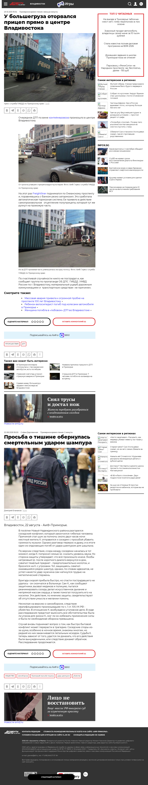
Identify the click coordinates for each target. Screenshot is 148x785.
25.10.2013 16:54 (10, 12)
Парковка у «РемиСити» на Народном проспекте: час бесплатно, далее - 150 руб (121, 68)
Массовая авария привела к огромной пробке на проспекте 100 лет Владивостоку (52, 300)
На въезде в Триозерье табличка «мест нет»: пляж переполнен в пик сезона (121, 21)
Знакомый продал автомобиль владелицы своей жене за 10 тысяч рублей (121, 33)
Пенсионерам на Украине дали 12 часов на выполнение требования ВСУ (124, 189)
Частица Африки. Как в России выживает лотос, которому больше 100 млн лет (126, 105)
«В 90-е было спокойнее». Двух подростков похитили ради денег (125, 476)
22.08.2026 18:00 (11, 432)
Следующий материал (51, 777)
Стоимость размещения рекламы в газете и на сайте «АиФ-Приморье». (76, 732)
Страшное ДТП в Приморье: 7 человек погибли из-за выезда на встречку (77, 376)
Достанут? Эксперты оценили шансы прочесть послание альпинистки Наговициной (127, 468)
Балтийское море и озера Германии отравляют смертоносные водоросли (126, 169)
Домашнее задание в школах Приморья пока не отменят (120, 56)
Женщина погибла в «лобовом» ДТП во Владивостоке (57, 310)
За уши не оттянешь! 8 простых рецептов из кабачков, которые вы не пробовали (127, 487)
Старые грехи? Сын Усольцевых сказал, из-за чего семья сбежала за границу (126, 449)
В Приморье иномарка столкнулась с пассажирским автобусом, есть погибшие (29, 367)
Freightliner (39, 193)
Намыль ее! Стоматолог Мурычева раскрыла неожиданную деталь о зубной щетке (125, 458)
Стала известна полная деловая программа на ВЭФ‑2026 (121, 44)
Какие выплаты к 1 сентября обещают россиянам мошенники (126, 150)
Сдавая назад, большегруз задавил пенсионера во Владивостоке (28, 385)
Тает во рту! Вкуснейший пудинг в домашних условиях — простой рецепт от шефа (125, 115)
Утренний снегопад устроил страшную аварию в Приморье (30, 375)
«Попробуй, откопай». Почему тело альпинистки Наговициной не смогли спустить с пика (126, 124)
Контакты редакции (31, 732)
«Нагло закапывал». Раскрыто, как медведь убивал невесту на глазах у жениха (126, 439)
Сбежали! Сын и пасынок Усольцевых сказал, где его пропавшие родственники (127, 134)
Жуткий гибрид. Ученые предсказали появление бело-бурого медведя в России (127, 86)
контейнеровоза (59, 117)
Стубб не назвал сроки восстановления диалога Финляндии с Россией (126, 161)
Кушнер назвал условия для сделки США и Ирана (125, 179)
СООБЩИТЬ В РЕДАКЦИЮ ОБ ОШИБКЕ (89, 735)
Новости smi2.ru (13, 423)
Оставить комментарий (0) (74, 322)
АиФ (47, 104)
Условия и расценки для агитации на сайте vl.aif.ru (46, 735)
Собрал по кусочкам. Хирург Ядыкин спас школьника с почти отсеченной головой (127, 95)
